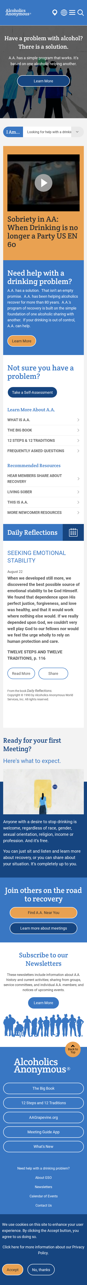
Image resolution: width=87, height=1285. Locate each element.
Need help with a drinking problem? (43, 1168)
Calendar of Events (44, 1196)
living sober (19, 492)
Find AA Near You (55, 12)
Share (53, 673)
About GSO (43, 1178)
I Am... (13, 132)
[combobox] (47, 132)
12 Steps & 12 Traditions (31, 440)
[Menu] (72, 12)
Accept (13, 1270)
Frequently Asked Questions (35, 451)
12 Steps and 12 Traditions (43, 1103)
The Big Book (19, 430)
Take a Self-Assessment (32, 392)
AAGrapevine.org (43, 1117)
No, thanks (41, 1270)
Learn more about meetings (43, 928)
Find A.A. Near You (43, 912)
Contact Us (43, 1205)
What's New (43, 1146)
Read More (21, 673)
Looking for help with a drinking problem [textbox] (49, 132)
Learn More (43, 81)
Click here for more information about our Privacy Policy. (43, 1250)
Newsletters (43, 1187)
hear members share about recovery (34, 478)
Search (80, 12)
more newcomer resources (34, 512)
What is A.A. (18, 420)
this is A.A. (17, 502)
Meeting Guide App (43, 1132)
